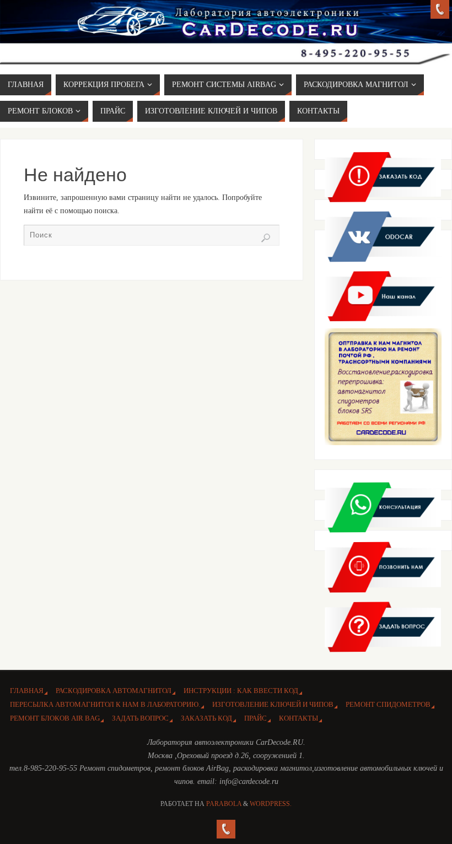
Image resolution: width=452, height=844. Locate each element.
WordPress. (271, 804)
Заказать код (206, 718)
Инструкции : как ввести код (241, 691)
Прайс (255, 718)
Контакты (298, 718)
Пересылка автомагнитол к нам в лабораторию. (105, 704)
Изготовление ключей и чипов (272, 704)
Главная (27, 691)
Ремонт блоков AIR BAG (55, 718)
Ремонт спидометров (388, 704)
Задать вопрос (140, 718)
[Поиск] (265, 238)
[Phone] (440, 9)
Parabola (223, 804)
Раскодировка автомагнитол (113, 691)
